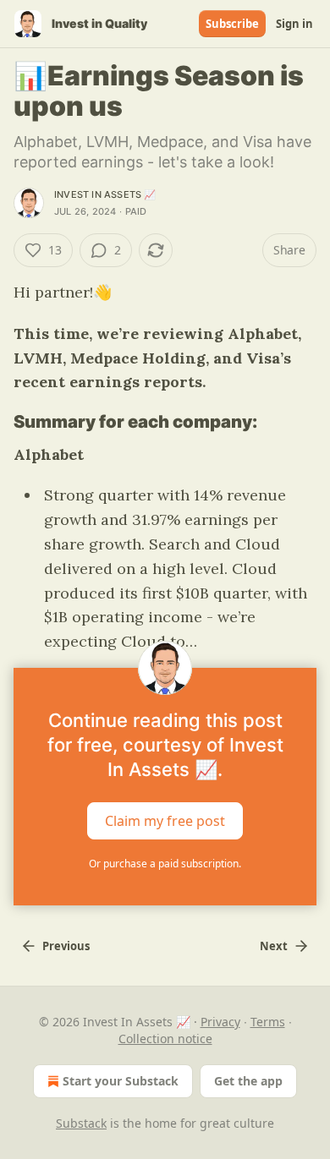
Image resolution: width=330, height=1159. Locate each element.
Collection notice (165, 1039)
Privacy (220, 1022)
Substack (81, 1123)
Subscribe (232, 23)
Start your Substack (121, 1081)
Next (274, 946)
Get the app (248, 1081)
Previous (66, 946)
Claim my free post (165, 821)
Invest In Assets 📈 (105, 194)
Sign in (294, 23)
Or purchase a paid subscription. (165, 863)
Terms (267, 1022)
